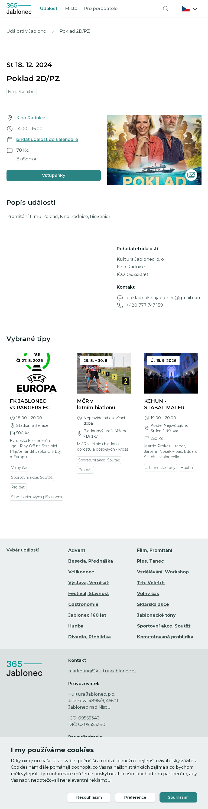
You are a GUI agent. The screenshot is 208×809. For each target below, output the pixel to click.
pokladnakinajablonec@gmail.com (164, 297)
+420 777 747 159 (144, 305)
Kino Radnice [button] (30, 117)
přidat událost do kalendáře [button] (47, 139)
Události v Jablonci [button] (26, 31)
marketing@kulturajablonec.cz (102, 670)
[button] (190, 9)
